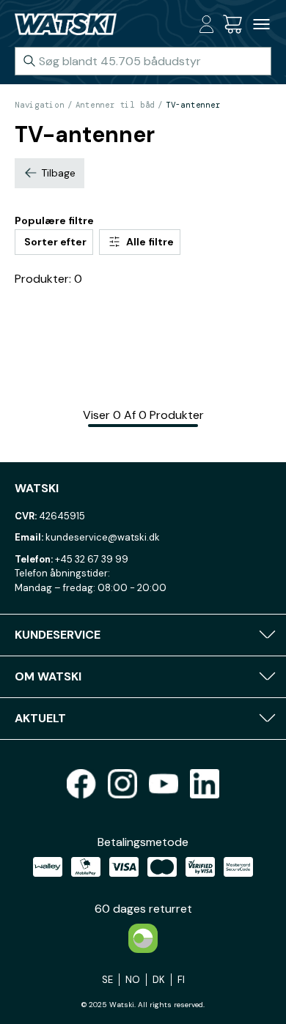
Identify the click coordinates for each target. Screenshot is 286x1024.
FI (181, 979)
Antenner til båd (115, 105)
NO (132, 979)
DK (159, 979)
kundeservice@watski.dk (102, 537)
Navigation (40, 105)
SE (107, 979)
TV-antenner (193, 105)
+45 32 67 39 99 (91, 559)
